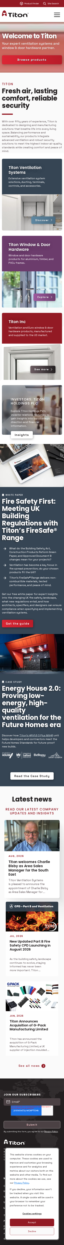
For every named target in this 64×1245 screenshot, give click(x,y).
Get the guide (17, 623)
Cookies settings (32, 1213)
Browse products (32, 60)
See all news (29, 1066)
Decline (32, 1231)
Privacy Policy (21, 1182)
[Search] (44, 3)
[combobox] (55, 3)
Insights (22, 435)
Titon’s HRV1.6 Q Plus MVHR (36, 735)
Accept (32, 1222)
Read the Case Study (32, 776)
